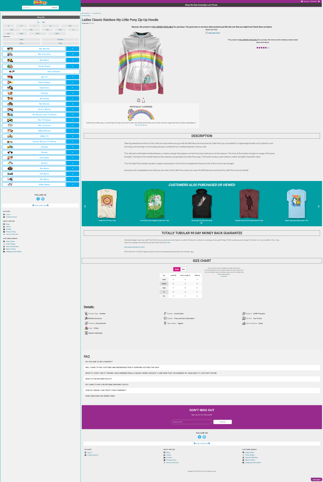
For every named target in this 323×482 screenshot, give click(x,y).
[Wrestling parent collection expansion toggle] (72, 98)
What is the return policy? (98, 379)
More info (166, 242)
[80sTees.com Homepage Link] (40, 5)
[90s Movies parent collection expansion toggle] (72, 104)
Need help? (224, 276)
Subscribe (223, 422)
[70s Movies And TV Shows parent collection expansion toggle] (72, 114)
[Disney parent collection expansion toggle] (72, 152)
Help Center (10, 241)
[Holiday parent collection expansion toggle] (72, 147)
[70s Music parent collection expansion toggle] (72, 173)
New (21, 43)
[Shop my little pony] (141, 120)
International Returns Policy (134, 247)
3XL (11, 30)
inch (177, 269)
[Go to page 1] (201, 223)
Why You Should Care (141, 125)
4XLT (57, 33)
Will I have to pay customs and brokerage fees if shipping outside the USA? (122, 367)
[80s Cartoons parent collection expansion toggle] (72, 54)
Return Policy (11, 249)
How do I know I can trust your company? (105, 390)
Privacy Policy (11, 232)
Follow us (40, 195)
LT (73, 30)
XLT (8, 33)
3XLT (37, 33)
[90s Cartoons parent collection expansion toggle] (72, 125)
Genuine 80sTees (12, 246)
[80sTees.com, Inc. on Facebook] (38, 199)
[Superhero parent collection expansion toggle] (72, 87)
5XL (47, 30)
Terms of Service (12, 234)
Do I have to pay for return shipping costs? (107, 385)
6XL (60, 30)
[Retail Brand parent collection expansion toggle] (72, 66)
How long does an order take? (100, 396)
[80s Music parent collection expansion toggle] (72, 60)
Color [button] (43, 22)
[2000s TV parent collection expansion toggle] (72, 136)
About (8, 227)
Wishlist (313, 1)
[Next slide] (318, 206)
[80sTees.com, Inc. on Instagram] (43, 199)
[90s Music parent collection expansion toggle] (72, 168)
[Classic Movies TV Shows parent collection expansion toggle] (72, 141)
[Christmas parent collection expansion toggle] (72, 157)
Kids (60, 43)
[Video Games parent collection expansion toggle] (72, 82)
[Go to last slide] (85, 206)
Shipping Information (14, 251)
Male (21, 39)
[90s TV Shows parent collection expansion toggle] (72, 120)
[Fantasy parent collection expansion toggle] (72, 93)
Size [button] (38, 22)
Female (60, 39)
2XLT (21, 33)
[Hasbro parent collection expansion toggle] (72, 163)
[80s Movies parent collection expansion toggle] (72, 48)
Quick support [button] (316, 480)
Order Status (10, 244)
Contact (8, 229)
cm (183, 269)
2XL (70, 26)
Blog (8, 224)
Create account (11, 217)
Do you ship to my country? (99, 362)
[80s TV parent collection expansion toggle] (72, 77)
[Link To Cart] (319, 1)
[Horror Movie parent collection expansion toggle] (72, 109)
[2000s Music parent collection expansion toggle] (72, 184)
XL (51, 26)
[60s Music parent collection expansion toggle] (72, 179)
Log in (8, 214)
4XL (31, 30)
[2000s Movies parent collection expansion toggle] (72, 130)
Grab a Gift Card (40, 205)
